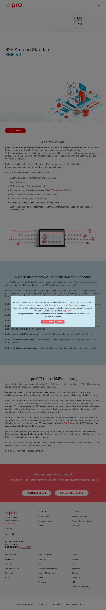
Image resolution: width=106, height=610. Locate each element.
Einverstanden (47, 321)
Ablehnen (59, 321)
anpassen (67, 311)
